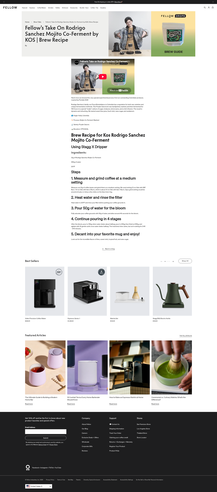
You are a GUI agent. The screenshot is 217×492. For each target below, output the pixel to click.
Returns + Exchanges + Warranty (120, 442)
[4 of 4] (169, 261)
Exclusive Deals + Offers (90, 437)
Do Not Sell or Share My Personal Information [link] (149, 480)
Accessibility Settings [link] (126, 480)
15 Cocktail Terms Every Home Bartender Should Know (83, 398)
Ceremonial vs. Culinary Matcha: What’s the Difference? (168, 398)
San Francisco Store (144, 424)
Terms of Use (61, 480)
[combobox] (38, 486)
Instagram (43, 467)
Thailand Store (142, 433)
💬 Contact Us (114, 424)
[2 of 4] (166, 261)
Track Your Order (115, 433)
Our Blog (85, 428)
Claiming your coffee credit (118, 437)
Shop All (185, 261)
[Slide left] (4, 1)
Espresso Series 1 (74, 318)
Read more (29, 404)
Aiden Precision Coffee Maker (35, 318)
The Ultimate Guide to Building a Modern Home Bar (41, 398)
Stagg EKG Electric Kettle (161, 318)
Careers (84, 433)
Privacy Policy (50, 480)
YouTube (58, 467)
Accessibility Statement (110, 480)
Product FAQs (114, 451)
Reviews (85, 451)
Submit (45, 438)
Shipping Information (116, 428)
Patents (78, 480)
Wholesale (85, 442)
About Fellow (86, 424)
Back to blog (110, 249)
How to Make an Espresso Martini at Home (126, 397)
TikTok (51, 467)
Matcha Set (114, 318)
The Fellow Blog (185, 336)
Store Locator (141, 437)
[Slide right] (213, 1)
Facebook (35, 467)
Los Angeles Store (143, 428)
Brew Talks (37, 22)
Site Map (70, 480)
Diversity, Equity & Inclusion (92, 480)
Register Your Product (117, 446)
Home (27, 22)
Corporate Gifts (87, 446)
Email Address (30, 427)
